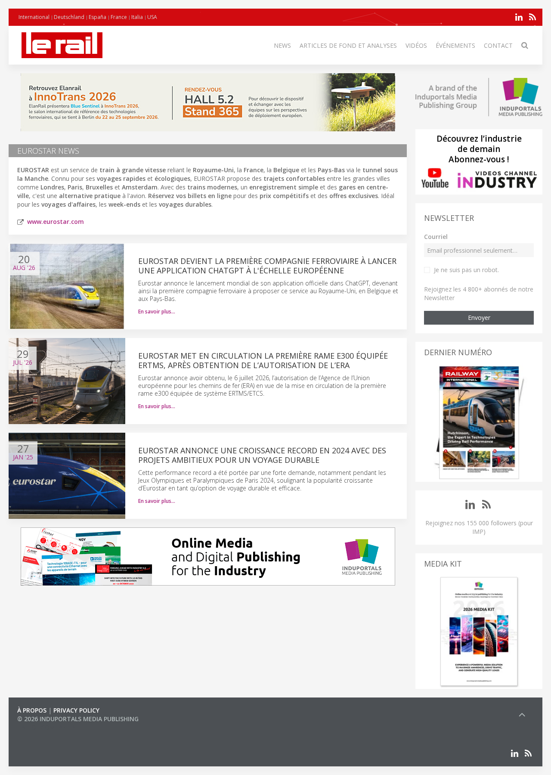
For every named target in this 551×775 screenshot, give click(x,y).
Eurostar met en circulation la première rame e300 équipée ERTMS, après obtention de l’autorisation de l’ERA (263, 360)
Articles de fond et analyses (348, 45)
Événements (455, 45)
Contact (498, 45)
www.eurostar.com (55, 221)
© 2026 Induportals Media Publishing (78, 719)
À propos (31, 710)
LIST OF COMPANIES (46, 727)
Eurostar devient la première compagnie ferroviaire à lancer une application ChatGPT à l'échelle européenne (267, 266)
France (119, 17)
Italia (137, 17)
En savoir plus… (156, 311)
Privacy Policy (76, 710)
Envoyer (479, 317)
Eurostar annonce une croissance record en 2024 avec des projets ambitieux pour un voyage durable (262, 455)
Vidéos (416, 45)
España (97, 17)
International (34, 17)
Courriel (436, 236)
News (282, 45)
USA (152, 17)
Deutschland (69, 17)
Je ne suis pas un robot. (466, 270)
